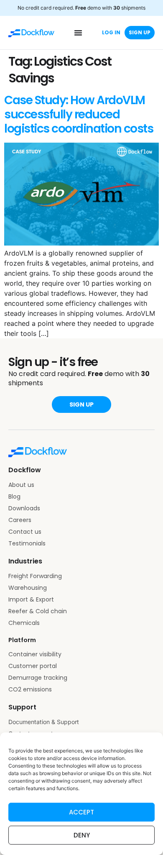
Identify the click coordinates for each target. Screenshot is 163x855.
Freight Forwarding (35, 576)
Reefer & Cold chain (37, 611)
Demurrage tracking (37, 677)
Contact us (24, 531)
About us (21, 485)
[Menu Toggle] (78, 32)
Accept (81, 812)
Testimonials (27, 543)
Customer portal (32, 666)
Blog (14, 496)
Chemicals (24, 623)
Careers (19, 520)
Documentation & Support (43, 721)
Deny (82, 835)
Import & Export (31, 599)
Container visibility (34, 654)
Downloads (24, 508)
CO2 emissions (30, 689)
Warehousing (27, 588)
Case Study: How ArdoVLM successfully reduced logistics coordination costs (78, 114)
